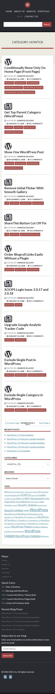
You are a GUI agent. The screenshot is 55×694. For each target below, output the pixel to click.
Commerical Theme (31, 492)
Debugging (44, 492)
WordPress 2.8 (23, 514)
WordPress (33, 83)
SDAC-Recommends (34, 498)
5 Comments (36, 266)
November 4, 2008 (17, 159)
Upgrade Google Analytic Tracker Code (22, 326)
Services (31, 11)
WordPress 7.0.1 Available (18, 451)
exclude (6, 495)
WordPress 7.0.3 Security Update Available (26, 443)
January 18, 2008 (16, 336)
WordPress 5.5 (25, 520)
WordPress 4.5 (9, 517)
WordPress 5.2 (13, 520)
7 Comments (35, 406)
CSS (6, 203)
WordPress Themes (33, 87)
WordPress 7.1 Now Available (20, 435)
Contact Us (31, 16)
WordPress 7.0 (34, 524)
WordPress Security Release (14, 531)
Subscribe (7, 655)
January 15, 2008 (16, 406)
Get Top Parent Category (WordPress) (22, 114)
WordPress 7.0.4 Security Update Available (26, 439)
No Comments (36, 301)
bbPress (7, 492)
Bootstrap (14, 492)
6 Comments (36, 159)
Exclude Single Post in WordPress (20, 362)
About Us (19, 11)
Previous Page (12, 423)
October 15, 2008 (17, 231)
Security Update (13, 510)
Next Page (44, 423)
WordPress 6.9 (23, 524)
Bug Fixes (21, 492)
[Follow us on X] (5, 677)
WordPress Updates (28, 536)
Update (26, 510)
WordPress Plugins (30, 234)
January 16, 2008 (16, 371)
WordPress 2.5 (10, 514)
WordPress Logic (13, 87)
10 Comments (36, 231)
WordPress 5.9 (35, 520)
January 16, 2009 (16, 79)
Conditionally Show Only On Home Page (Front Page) (25, 69)
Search (47, 24)
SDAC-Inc (20, 499)
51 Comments (35, 371)
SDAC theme (34, 502)
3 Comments (35, 79)
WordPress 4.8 (32, 517)
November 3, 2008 (17, 199)
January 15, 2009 (16, 123)
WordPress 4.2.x (36, 514)
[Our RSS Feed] (10, 677)
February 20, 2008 (17, 266)
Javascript (26, 203)
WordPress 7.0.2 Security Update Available (26, 447)
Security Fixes (42, 505)
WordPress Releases (40, 527)
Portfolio (44, 11)
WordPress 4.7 (20, 517)
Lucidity (42, 495)
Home (9, 11)
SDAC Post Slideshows (20, 502)
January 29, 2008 (16, 301)
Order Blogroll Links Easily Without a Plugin (23, 256)
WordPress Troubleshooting (19, 92)
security (15, 505)
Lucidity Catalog (10, 499)
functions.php (15, 495)
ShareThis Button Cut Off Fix (25, 223)
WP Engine (45, 536)
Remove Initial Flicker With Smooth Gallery (24, 190)
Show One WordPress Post (24, 152)
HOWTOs (9, 83)
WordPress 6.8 (12, 524)
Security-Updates (27, 504)
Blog (20, 16)
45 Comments (35, 123)
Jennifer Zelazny (25, 76)
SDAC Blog (20, 83)
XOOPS (18, 305)
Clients (8, 127)
